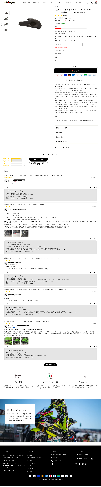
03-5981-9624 (58, 461)
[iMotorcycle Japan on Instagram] (76, 464)
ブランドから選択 (25, 2)
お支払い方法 (59, 137)
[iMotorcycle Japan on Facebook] (79, 464)
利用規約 (29, 460)
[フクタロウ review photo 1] (8, 233)
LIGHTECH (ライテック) (9, 463)
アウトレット (60, 2)
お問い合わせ (70, 2)
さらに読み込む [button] (50, 365)
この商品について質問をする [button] (38, 163)
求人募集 (78, 2)
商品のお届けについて (62, 141)
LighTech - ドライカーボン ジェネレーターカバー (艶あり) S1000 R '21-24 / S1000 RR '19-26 (34, 258)
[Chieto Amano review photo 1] (8, 341)
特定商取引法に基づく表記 (34, 457)
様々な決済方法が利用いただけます (76, 80)
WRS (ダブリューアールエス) (10, 457)
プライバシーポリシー (33, 463)
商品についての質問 (61, 128)
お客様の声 (44, 2)
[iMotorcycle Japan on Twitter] (86, 464)
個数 (56, 57)
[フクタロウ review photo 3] (25, 233)
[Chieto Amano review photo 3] (25, 341)
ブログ (52, 2)
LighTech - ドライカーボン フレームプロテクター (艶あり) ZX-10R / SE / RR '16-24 (31, 321)
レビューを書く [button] (38, 159)
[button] (58, 15)
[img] (8, 177)
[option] (30, 24)
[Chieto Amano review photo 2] (16, 341)
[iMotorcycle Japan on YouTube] (83, 464)
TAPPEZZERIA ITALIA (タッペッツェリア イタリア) (14, 466)
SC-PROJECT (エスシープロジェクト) (13, 455)
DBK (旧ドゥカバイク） (9, 460)
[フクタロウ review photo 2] (16, 233)
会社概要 (29, 455)
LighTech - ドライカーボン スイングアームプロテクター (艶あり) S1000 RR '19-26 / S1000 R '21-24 (35, 175)
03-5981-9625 (58, 464)
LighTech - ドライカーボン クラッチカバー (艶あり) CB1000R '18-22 (27, 204)
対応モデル (59, 132)
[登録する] (92, 459)
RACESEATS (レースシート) (10, 470)
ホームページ (58, 6)
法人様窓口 (36, 2)
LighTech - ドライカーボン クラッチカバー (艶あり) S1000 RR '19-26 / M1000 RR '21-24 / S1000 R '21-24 (37, 289)
